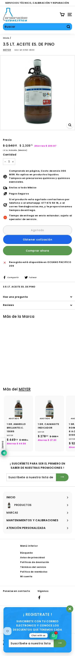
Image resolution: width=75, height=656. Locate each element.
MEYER (7, 49)
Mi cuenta (26, 576)
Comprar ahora (37, 251)
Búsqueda (26, 552)
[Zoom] (70, 125)
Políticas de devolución (34, 562)
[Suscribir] (62, 477)
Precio (7, 140)
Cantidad (9, 154)
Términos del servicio (33, 567)
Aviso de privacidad (32, 557)
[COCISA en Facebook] (39, 597)
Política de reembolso (33, 571)
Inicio (6, 38)
